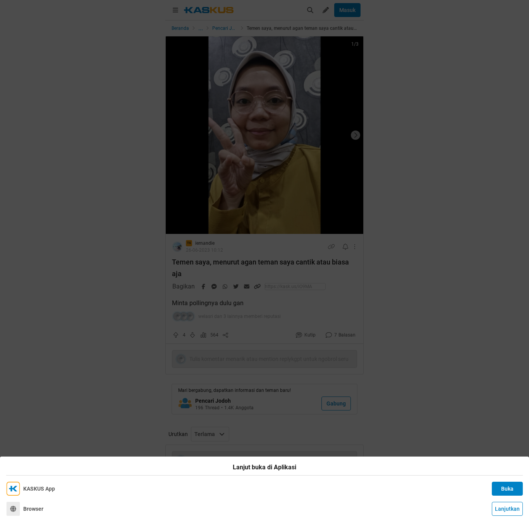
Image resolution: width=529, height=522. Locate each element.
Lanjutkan (507, 509)
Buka (507, 489)
